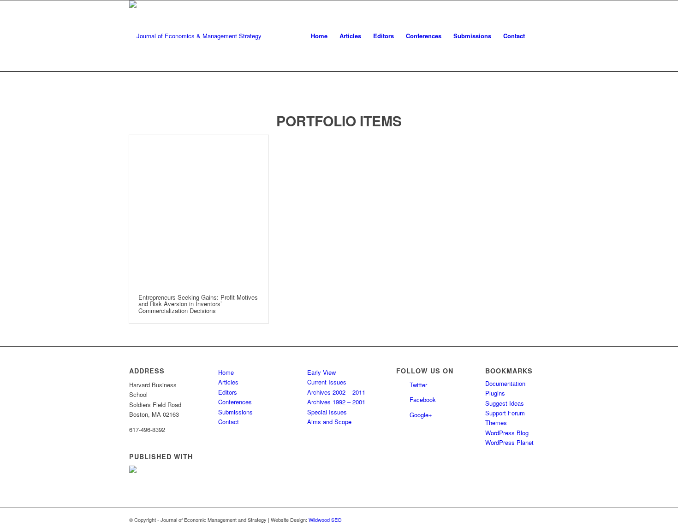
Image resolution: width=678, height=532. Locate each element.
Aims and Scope (329, 421)
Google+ (421, 414)
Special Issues (327, 412)
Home (226, 372)
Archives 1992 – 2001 (336, 401)
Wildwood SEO (325, 519)
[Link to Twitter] (528, 519)
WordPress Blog (507, 432)
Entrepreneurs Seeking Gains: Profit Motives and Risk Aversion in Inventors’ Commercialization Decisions (198, 304)
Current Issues (326, 382)
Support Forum (505, 412)
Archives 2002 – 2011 (336, 392)
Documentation (505, 383)
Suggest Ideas (504, 403)
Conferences (235, 401)
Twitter (418, 384)
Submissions (235, 412)
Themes (496, 422)
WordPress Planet (509, 442)
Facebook (423, 399)
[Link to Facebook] (542, 519)
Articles (228, 382)
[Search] (540, 35)
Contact (228, 421)
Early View (321, 372)
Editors (227, 392)
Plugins (495, 393)
